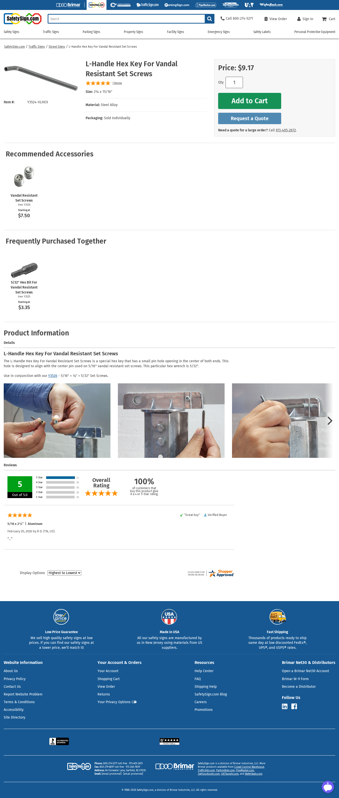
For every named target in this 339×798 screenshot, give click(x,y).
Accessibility (14, 710)
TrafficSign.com (206, 770)
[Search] (209, 19)
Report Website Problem (23, 694)
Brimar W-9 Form (295, 679)
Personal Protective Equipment (314, 32)
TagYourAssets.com (209, 773)
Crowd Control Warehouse (249, 766)
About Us (11, 671)
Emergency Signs (219, 32)
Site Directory (14, 717)
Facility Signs (175, 32)
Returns (104, 694)
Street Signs (57, 46)
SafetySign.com (14, 46)
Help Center (204, 671)
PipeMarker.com (245, 770)
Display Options (32, 573)
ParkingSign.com (225, 770)
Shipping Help (206, 687)
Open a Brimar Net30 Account (305, 671)
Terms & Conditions (19, 702)
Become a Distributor (299, 687)
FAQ (198, 679)
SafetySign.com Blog (211, 694)
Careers (201, 702)
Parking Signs (91, 32)
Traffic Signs (37, 46)
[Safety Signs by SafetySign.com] (20, 24)
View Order (106, 687)
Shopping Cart (109, 679)
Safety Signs (11, 32)
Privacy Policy (15, 679)
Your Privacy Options (114, 702)
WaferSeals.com (253, 773)
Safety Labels (262, 32)
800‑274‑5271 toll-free (115, 763)
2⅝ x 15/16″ (103, 92)
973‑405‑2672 (286, 130)
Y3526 (52, 376)
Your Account (108, 671)
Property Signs (133, 32)
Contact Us (12, 687)
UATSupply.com (230, 773)
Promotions (204, 710)
